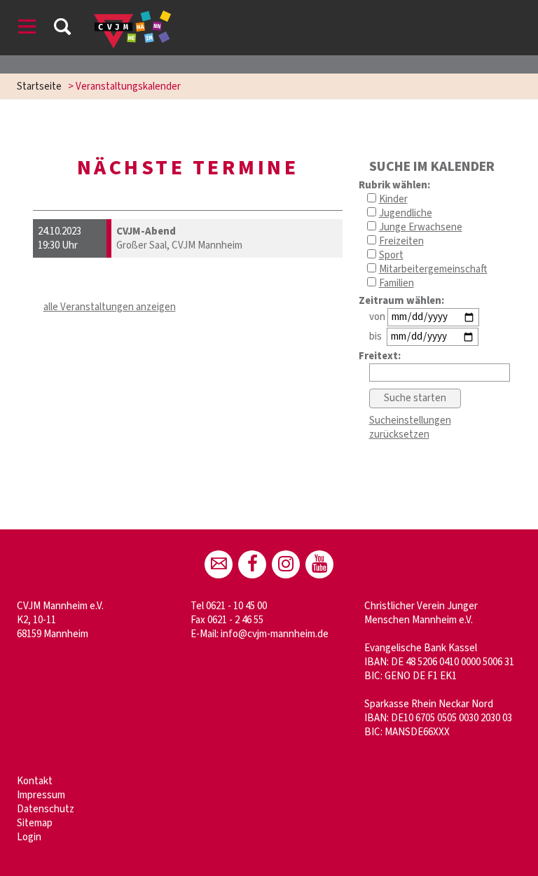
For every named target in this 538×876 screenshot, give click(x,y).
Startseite (39, 86)
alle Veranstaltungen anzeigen (109, 307)
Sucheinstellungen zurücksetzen (410, 427)
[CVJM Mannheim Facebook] (252, 564)
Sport (391, 255)
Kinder (393, 199)
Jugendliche (405, 213)
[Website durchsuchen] (62, 29)
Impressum (41, 795)
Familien (396, 283)
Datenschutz (45, 809)
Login (29, 837)
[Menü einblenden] (27, 29)
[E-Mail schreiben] (219, 564)
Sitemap (35, 823)
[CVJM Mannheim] (286, 564)
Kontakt (35, 781)
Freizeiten (401, 241)
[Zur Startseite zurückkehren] (132, 17)
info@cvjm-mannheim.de (275, 634)
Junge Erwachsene (420, 227)
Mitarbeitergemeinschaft (433, 269)
